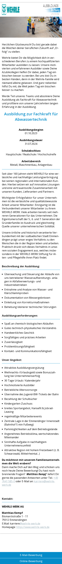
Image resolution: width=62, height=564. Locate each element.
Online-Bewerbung (31, 561)
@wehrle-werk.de (30, 523)
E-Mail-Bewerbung (31, 555)
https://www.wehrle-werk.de (32, 527)
